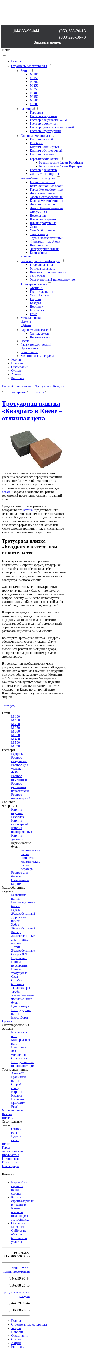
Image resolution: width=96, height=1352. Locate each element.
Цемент (26, 321)
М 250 (34, 85)
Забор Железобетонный (46, 197)
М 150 (34, 78)
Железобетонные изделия (38, 178)
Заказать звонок (47, 42)
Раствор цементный (44, 123)
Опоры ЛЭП (38, 212)
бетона (28, 510)
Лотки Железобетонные (46, 208)
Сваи (33, 226)
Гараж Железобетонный (46, 189)
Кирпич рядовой (41, 139)
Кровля (26, 256)
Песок (25, 341)
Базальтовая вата (41, 265)
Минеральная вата (42, 268)
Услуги (16, 359)
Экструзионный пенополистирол (53, 279)
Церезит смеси (40, 337)
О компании (19, 367)
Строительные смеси (35, 330)
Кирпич (35, 299)
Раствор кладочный (43, 116)
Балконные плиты (42, 182)
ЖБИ (25, 1268)
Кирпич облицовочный (46, 150)
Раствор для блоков (43, 170)
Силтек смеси (39, 333)
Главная (16, 61)
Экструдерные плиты (44, 249)
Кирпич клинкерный (44, 147)
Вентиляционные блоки (46, 186)
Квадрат (35, 303)
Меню (6, 50)
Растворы (27, 109)
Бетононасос (29, 352)
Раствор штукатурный (45, 131)
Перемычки (38, 215)
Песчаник (36, 306)
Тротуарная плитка (34, 284)
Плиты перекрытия (43, 219)
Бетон (25, 70)
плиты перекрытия (16, 1271)
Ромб (33, 314)
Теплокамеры (39, 234)
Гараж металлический (36, 344)
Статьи (16, 370)
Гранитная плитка (42, 291)
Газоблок (36, 143)
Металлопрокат (31, 317)
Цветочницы (39, 245)
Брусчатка (37, 310)
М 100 (34, 74)
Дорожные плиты (42, 193)
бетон (6, 492)
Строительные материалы (29, 66)
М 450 (34, 96)
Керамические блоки (44, 159)
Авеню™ (36, 288)
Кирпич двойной (42, 154)
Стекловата (37, 276)
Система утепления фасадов (40, 261)
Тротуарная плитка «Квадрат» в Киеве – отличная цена (32, 411)
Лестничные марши (44, 204)
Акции (16, 374)
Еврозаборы (38, 252)
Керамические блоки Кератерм (60, 166)
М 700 (34, 104)
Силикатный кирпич (44, 174)
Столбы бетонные (42, 230)
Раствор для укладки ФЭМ (48, 120)
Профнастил (29, 348)
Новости (17, 363)
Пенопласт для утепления (48, 272)
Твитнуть (8, 706)
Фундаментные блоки (45, 241)
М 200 (34, 82)
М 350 (34, 89)
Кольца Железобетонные (47, 200)
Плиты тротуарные (43, 223)
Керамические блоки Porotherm (61, 162)
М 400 (34, 93)
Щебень (26, 325)
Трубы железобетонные (46, 238)
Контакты (17, 378)
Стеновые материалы (35, 135)
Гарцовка (36, 112)
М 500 (34, 100)
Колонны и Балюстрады (37, 356)
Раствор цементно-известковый (52, 127)
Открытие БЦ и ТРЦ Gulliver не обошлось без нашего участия (19, 1233)
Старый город (39, 295)
